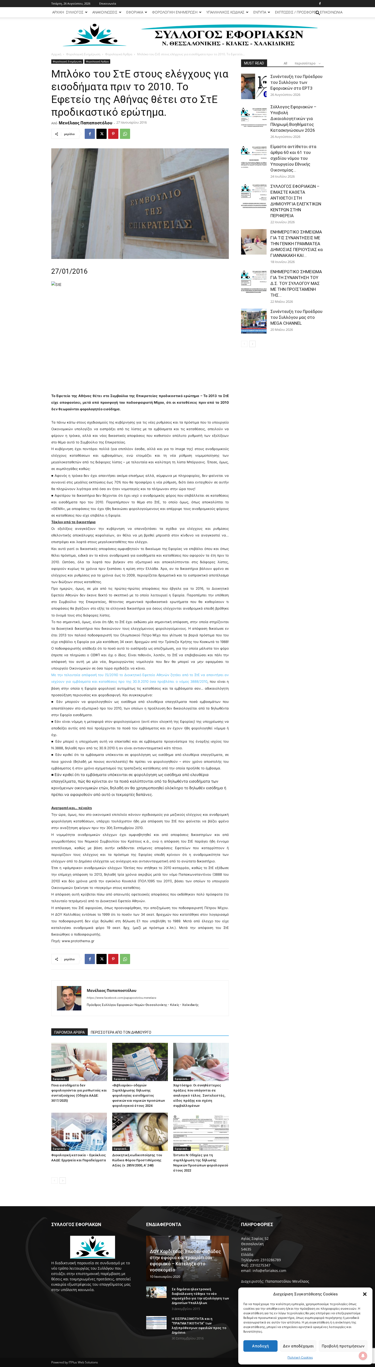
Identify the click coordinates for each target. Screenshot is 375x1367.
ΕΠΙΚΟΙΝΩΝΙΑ (331, 12)
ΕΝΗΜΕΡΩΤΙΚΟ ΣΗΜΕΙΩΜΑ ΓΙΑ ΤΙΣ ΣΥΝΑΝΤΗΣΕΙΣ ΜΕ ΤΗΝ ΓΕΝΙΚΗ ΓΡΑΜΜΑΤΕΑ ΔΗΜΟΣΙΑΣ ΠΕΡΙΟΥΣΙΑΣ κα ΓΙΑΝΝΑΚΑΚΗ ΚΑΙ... (296, 243)
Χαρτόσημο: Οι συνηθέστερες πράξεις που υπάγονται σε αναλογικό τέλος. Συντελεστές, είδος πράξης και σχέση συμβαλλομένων (199, 1095)
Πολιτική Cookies (300, 1357)
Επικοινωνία (107, 3)
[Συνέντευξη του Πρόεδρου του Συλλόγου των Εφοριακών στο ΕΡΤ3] (254, 86)
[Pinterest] (113, 134)
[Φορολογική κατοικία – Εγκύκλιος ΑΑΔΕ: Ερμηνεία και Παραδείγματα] (79, 1132)
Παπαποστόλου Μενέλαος (287, 1281)
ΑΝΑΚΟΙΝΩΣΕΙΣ (104, 12)
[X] (101, 134)
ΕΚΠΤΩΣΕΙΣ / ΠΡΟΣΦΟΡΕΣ (296, 12)
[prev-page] (54, 1180)
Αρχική (56, 54)
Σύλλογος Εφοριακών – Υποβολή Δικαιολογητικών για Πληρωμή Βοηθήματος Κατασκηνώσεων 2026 (293, 118)
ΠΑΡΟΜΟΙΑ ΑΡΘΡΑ (69, 1032)
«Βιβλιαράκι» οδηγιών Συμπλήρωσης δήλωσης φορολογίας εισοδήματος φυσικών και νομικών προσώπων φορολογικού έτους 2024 (138, 1095)
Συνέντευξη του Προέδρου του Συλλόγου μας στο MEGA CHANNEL (296, 317)
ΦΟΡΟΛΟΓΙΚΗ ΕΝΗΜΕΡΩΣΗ (174, 12)
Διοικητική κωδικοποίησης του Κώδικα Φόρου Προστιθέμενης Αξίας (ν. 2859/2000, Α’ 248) (137, 1160)
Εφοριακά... (60, 1079)
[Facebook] (320, 3)
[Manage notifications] (363, 1356)
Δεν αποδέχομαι (298, 1346)
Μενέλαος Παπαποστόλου (85, 123)
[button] (364, 1294)
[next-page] (62, 1180)
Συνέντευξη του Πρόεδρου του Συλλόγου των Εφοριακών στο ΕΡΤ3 (296, 82)
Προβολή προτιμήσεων (343, 1346)
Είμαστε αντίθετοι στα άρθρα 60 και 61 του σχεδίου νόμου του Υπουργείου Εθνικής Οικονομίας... (293, 158)
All (285, 63)
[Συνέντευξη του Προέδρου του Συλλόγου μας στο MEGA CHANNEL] (254, 321)
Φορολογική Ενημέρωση (83, 54)
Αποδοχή (260, 1346)
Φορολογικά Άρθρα (118, 54)
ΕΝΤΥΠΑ (259, 12)
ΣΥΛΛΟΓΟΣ (74, 12)
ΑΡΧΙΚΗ (58, 12)
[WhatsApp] (125, 134)
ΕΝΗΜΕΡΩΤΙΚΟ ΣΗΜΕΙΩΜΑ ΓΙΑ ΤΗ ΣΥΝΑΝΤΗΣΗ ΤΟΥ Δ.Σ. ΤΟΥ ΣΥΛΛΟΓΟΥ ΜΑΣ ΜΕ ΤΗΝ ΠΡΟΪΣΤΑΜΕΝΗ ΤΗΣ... (296, 283)
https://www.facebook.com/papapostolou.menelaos (121, 998)
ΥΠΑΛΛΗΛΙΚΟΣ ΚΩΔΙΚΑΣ (225, 12)
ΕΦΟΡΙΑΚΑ (134, 12)
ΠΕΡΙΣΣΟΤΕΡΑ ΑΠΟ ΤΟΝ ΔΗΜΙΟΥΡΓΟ (121, 1032)
